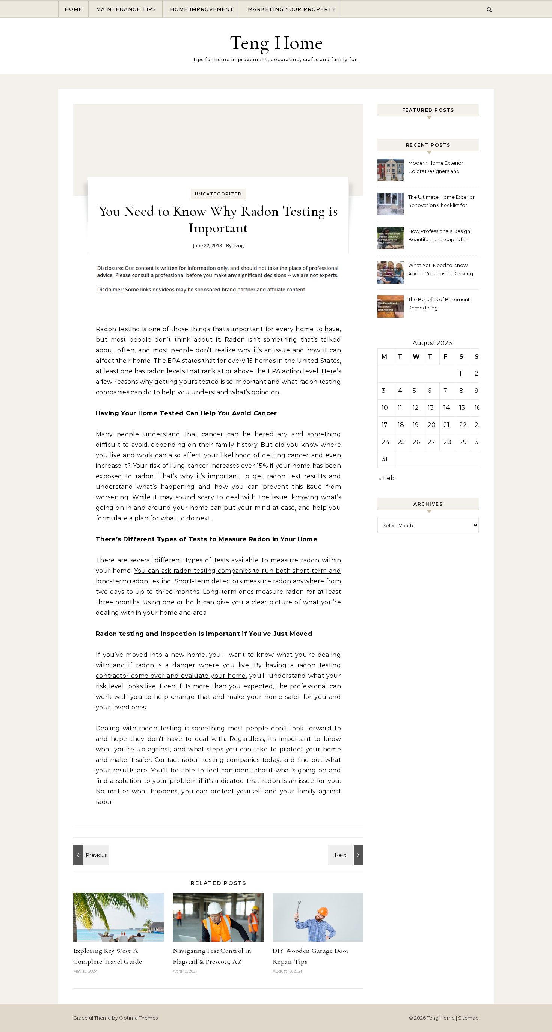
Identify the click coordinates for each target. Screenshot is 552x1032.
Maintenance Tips (126, 9)
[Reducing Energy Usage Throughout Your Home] (346, 855)
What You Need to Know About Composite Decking (440, 269)
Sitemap (468, 1018)
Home (73, 9)
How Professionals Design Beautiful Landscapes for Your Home (439, 236)
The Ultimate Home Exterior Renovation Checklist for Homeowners (441, 202)
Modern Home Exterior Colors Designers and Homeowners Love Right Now (438, 168)
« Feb (387, 478)
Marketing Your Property (292, 9)
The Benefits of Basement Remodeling (439, 303)
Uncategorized (218, 194)
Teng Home (276, 42)
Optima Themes (138, 1018)
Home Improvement (202, 9)
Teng (238, 245)
